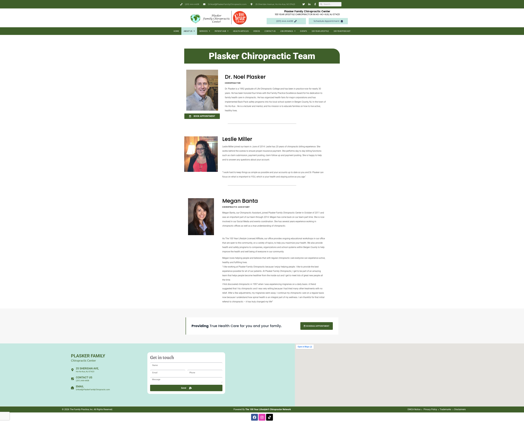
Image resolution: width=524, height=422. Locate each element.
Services (203, 31)
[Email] (72, 387)
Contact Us (270, 31)
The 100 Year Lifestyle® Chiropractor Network (268, 409)
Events (303, 31)
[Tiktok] (269, 417)
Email (80, 386)
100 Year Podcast (342, 31)
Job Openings (286, 31)
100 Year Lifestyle (320, 31)
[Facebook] (254, 417)
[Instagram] (262, 417)
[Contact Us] (72, 378)
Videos (256, 31)
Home (176, 31)
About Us (188, 31)
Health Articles (241, 31)
